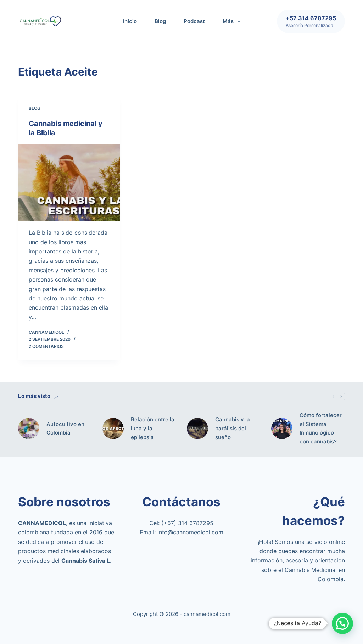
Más (228, 21)
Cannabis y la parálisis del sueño (232, 428)
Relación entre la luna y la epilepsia (152, 428)
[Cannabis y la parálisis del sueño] (197, 428)
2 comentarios (46, 346)
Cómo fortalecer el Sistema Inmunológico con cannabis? (321, 428)
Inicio (130, 21)
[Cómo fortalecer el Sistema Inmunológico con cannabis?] (281, 428)
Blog (160, 21)
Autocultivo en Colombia (65, 428)
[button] (342, 623)
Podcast (194, 21)
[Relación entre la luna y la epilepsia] (113, 428)
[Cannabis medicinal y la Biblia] (69, 182)
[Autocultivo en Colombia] (28, 428)
